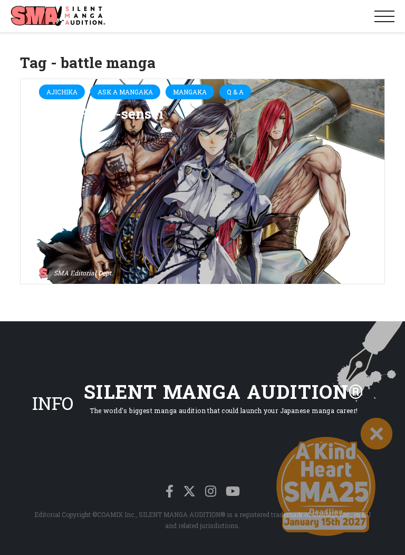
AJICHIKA (62, 92)
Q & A (235, 92)
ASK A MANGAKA (125, 92)
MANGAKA (190, 92)
